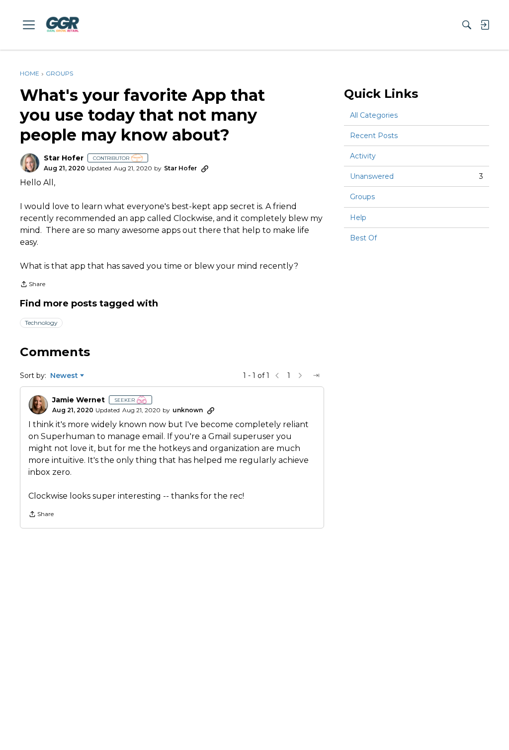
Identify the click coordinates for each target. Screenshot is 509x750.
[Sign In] (485, 25)
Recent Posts (374, 135)
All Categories (374, 115)
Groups (362, 196)
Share (32, 285)
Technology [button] (41, 322)
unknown (187, 410)
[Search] (467, 25)
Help (358, 217)
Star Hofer (64, 158)
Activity (363, 155)
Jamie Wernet (78, 400)
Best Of (363, 237)
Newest (64, 376)
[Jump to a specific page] (316, 375)
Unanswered (416, 176)
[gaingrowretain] (62, 24)
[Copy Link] (205, 168)
